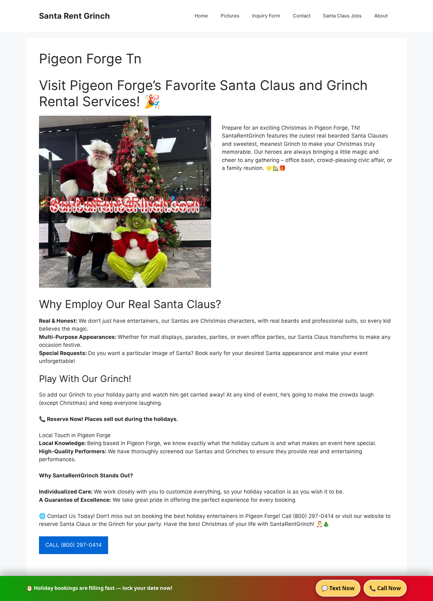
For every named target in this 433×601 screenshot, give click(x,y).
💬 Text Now (338, 588)
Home (201, 16)
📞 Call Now (385, 588)
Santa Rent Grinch (74, 16)
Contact (301, 16)
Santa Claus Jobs (342, 16)
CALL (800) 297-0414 (73, 545)
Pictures (230, 16)
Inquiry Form (266, 16)
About (381, 16)
